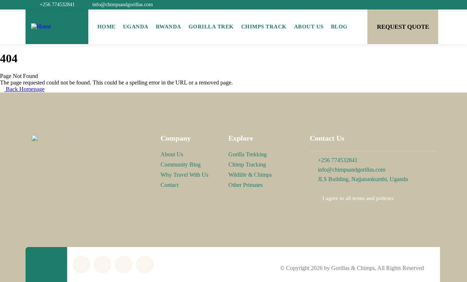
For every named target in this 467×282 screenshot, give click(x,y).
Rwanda (168, 27)
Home (106, 27)
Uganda (135, 27)
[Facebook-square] (102, 264)
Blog (339, 27)
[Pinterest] (123, 264)
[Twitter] (81, 264)
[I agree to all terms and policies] (313, 198)
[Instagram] (145, 264)
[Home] (41, 26)
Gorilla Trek (211, 27)
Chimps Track (264, 27)
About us (309, 27)
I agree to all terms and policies (358, 198)
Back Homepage (24, 89)
